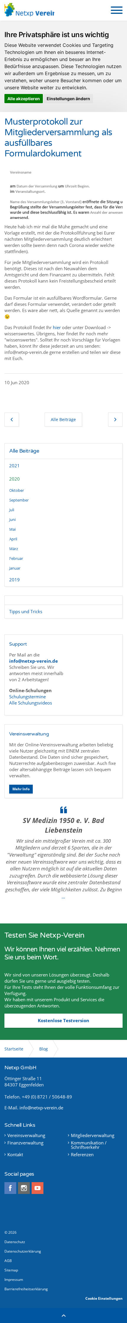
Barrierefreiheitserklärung (26, 1288)
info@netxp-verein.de (41, 1108)
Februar (16, 558)
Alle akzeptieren (23, 98)
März (13, 548)
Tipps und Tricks (25, 611)
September (19, 500)
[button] (116, 10)
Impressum (13, 1279)
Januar (14, 568)
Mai (12, 529)
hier (57, 327)
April (13, 539)
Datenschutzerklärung (22, 1251)
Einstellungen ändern (68, 98)
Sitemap (11, 1270)
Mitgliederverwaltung (92, 1135)
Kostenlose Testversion (63, 1020)
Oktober (16, 490)
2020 (14, 479)
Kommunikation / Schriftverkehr (89, 1145)
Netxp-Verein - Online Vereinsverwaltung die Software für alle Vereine (29, 10)
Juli (11, 509)
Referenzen (82, 1154)
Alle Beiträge (24, 451)
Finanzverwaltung (25, 1143)
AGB (8, 1260)
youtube (37, 1188)
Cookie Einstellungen (104, 1298)
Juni (12, 519)
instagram (24, 1188)
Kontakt (15, 1154)
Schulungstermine (28, 697)
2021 (14, 466)
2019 (14, 580)
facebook (10, 1188)
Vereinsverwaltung (29, 734)
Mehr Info (21, 788)
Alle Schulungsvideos (30, 703)
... (63, 896)
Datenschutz (14, 1241)
